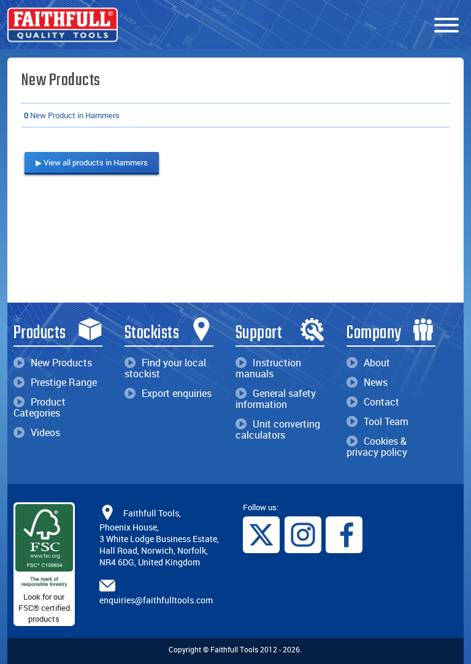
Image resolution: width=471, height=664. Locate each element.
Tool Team (386, 421)
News (376, 382)
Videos (45, 432)
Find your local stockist (165, 368)
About (377, 362)
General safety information (276, 399)
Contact (381, 402)
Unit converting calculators (278, 429)
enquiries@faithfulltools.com (156, 600)
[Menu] (446, 25)
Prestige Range (64, 382)
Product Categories (39, 407)
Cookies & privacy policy (377, 446)
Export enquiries (177, 393)
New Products (61, 362)
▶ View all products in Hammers (92, 162)
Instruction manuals (268, 368)
